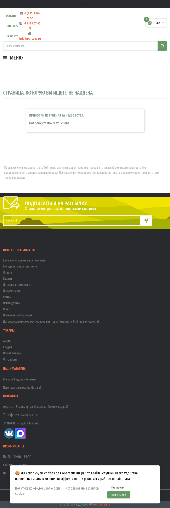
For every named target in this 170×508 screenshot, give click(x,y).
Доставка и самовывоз (17, 285)
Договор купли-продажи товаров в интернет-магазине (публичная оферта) (51, 321)
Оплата (7, 273)
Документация (12, 291)
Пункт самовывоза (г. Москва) (22, 388)
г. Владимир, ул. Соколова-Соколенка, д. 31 (40, 407)
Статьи (7, 297)
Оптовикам (10, 359)
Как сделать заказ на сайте (20, 266)
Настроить (117, 487)
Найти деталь (11, 303)
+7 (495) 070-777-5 (29, 415)
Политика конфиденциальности (37, 488)
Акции (7, 341)
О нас (6, 309)
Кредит (7, 279)
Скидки (7, 347)
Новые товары (12, 353)
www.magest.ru (101, 504)
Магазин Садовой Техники (19, 379)
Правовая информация (17, 315)
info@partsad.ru (27, 423)
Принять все (119, 495)
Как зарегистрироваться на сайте (24, 260)
